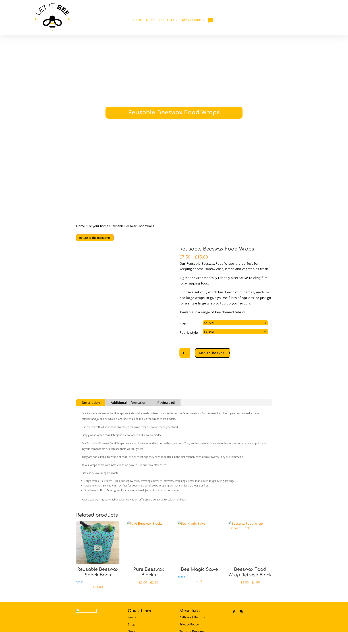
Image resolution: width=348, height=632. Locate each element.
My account (192, 20)
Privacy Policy (189, 624)
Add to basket (211, 352)
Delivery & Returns (192, 617)
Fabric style (189, 332)
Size (183, 324)
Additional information (128, 402)
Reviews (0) (166, 402)
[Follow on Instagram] (241, 612)
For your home (97, 226)
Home (137, 20)
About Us (166, 20)
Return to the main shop (95, 237)
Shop (150, 20)
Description (91, 402)
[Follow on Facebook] (234, 612)
